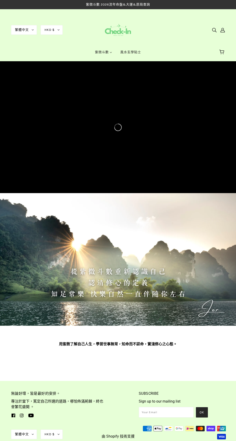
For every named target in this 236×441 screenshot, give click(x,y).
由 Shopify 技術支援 (118, 436)
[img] (214, 30)
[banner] (118, 29)
